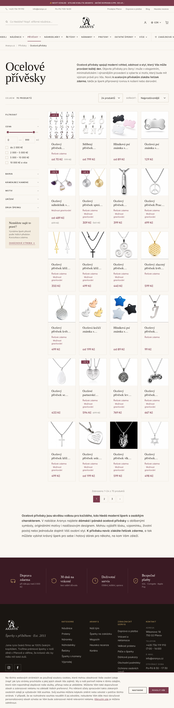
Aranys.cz (10, 45)
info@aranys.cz (40, 9)
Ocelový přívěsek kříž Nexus (90, 266)
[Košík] (167, 22)
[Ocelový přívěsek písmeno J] (155, 308)
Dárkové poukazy (128, 657)
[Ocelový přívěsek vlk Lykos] (123, 435)
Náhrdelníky (52, 37)
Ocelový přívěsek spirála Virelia (92, 203)
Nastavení (137, 690)
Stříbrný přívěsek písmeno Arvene (93, 146)
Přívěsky (33, 37)
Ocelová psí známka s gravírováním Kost (153, 146)
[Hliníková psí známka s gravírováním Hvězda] (123, 308)
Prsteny (103, 37)
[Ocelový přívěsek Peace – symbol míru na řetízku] (155, 182)
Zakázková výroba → (22, 243)
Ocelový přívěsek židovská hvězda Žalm (155, 456)
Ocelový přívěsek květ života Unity (59, 329)
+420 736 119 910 (16, 9)
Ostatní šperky (124, 37)
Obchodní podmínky (129, 662)
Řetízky (70, 37)
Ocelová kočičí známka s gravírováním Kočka (92, 329)
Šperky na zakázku (101, 633)
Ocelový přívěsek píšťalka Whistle (123, 203)
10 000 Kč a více (18, 162)
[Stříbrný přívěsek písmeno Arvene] (93, 125)
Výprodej (67, 661)
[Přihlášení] (145, 22)
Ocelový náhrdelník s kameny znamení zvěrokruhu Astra (59, 203)
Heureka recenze (161, 9)
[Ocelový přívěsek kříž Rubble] (61, 435)
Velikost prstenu (126, 645)
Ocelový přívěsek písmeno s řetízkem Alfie (60, 146)
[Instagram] (8, 667)
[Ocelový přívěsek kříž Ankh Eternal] (61, 245)
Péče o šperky (126, 651)
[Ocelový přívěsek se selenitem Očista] (61, 372)
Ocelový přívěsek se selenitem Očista (61, 393)
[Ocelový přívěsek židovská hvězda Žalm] (155, 435)
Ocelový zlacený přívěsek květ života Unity (155, 266)
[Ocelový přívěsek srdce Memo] (93, 435)
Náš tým (94, 628)
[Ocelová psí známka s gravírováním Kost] (155, 125)
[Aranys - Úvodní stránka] (87, 22)
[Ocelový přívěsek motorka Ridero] (155, 372)
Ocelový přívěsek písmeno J (151, 329)
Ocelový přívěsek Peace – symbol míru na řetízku (154, 203)
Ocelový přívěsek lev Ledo (121, 393)
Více (142, 37)
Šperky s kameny (71, 656)
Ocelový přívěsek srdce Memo (91, 456)
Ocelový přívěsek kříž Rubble (59, 456)
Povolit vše (158, 690)
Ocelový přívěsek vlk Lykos (121, 456)
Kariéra (94, 650)
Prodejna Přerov (114, 9)
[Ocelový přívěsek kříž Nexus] (93, 245)
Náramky (86, 37)
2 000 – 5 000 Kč (19, 152)
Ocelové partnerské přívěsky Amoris (93, 393)
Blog (148, 9)
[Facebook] (17, 667)
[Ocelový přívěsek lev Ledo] (123, 372)
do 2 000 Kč (16, 147)
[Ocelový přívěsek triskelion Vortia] (123, 245)
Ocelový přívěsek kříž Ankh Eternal (59, 266)
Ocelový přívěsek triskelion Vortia (123, 266)
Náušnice (16, 37)
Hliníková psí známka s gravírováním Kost (122, 146)
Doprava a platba (134, 9)
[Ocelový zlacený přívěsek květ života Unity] (155, 245)
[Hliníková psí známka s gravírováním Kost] (123, 125)
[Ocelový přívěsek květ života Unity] (61, 308)
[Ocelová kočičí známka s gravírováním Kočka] (93, 308)
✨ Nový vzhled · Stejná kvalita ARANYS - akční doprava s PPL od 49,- (87, 3)
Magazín (95, 639)
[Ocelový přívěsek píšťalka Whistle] (123, 182)
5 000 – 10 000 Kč (19, 157)
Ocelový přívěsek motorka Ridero (154, 393)
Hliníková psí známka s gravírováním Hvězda (122, 329)
